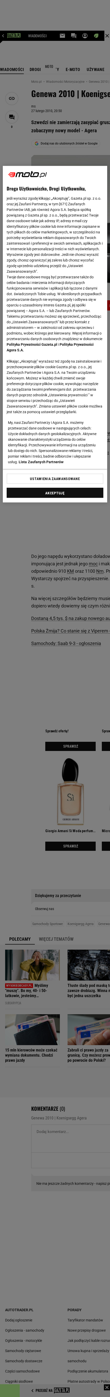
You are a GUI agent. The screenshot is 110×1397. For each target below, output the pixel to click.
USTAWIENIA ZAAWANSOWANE (55, 478)
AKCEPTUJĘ (54, 493)
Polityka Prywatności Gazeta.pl (32, 344)
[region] (55, 334)
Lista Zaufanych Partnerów (41, 462)
